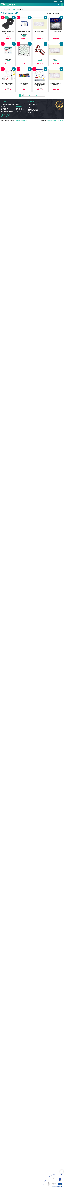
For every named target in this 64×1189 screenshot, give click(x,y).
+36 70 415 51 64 (4, 106)
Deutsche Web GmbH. (51, 120)
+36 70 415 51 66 (4, 108)
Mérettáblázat (30, 112)
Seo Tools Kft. (60, 120)
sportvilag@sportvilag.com (7, 111)
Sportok (8, 9)
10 (41, 95)
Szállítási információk (32, 104)
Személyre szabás (31, 106)
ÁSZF (28, 107)
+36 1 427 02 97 (4, 109)
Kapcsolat (55, 1)
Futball (13, 9)
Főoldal (3, 9)
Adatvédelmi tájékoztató (32, 110)
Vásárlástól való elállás (32, 109)
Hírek (61, 1)
